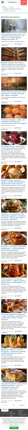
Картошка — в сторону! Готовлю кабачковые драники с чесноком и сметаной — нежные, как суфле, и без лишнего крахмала (13, 216)
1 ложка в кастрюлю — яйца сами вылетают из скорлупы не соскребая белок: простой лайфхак (14, 121)
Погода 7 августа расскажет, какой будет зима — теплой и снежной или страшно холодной (13, 93)
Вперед (22, 405)
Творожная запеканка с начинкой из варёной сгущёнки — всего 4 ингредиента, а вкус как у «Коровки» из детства (14, 386)
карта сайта (12, 413)
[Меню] (2, 2)
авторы (20, 412)
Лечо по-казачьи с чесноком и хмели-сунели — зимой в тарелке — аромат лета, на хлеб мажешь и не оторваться (14, 281)
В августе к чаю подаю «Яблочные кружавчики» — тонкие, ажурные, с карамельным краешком (13, 248)
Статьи (11, 7)
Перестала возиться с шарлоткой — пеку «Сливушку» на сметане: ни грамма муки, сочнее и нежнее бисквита (13, 316)
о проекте (20, 410)
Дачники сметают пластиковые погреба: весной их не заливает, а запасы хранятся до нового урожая (13, 64)
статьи (11, 411)
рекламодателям (22, 414)
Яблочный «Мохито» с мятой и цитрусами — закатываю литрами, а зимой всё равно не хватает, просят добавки (13, 352)
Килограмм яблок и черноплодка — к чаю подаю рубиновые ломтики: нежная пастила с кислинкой (14, 148)
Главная (4, 7)
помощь (11, 415)
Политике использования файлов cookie (11, 423)
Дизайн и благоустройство (12, 9)
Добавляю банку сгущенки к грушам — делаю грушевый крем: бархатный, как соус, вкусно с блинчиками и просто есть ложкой (13, 182)
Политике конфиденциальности (17, 424)
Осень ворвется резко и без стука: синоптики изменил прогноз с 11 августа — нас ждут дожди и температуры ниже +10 (13, 36)
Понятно (14, 427)
